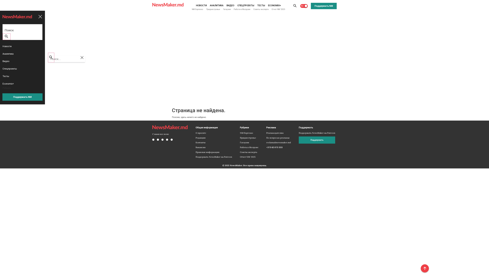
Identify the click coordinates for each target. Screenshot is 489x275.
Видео (230, 5)
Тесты (261, 5)
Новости (201, 5)
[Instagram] (162, 140)
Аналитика (216, 5)
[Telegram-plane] (172, 140)
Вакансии (201, 147)
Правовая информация (207, 152)
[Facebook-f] (153, 140)
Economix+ (274, 5)
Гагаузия (227, 9)
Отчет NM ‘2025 (278, 9)
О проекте (201, 133)
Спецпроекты (245, 5)
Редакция (201, 137)
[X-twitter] (158, 140)
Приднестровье (213, 9)
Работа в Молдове (242, 9)
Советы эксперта (261, 9)
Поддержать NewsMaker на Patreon (214, 157)
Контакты (200, 142)
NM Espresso (197, 9)
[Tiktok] (167, 140)
